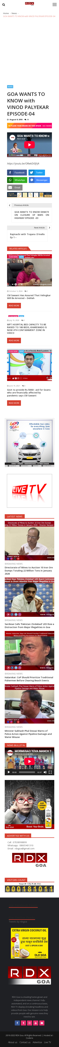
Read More (14, 305)
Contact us (25, 1042)
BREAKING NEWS (14, 563)
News (10, 87)
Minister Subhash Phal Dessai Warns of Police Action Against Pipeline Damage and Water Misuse (28, 734)
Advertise (37, 1042)
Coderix (29, 1038)
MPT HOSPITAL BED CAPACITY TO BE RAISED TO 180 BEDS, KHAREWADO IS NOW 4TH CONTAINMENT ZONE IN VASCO (27, 329)
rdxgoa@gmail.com (24, 848)
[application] (29, 761)
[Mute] (45, 772)
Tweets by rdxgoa (18, 921)
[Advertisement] (29, 51)
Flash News (13, 257)
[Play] (8, 772)
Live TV (47, 1042)
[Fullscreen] (50, 772)
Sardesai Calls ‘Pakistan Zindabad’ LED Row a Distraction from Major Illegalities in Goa (29, 626)
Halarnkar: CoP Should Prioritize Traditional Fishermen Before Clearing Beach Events (29, 679)
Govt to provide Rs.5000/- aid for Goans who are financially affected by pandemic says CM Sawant (29, 392)
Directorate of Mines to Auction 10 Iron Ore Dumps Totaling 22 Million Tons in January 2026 (29, 570)
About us (12, 1042)
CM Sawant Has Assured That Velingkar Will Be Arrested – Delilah (29, 297)
